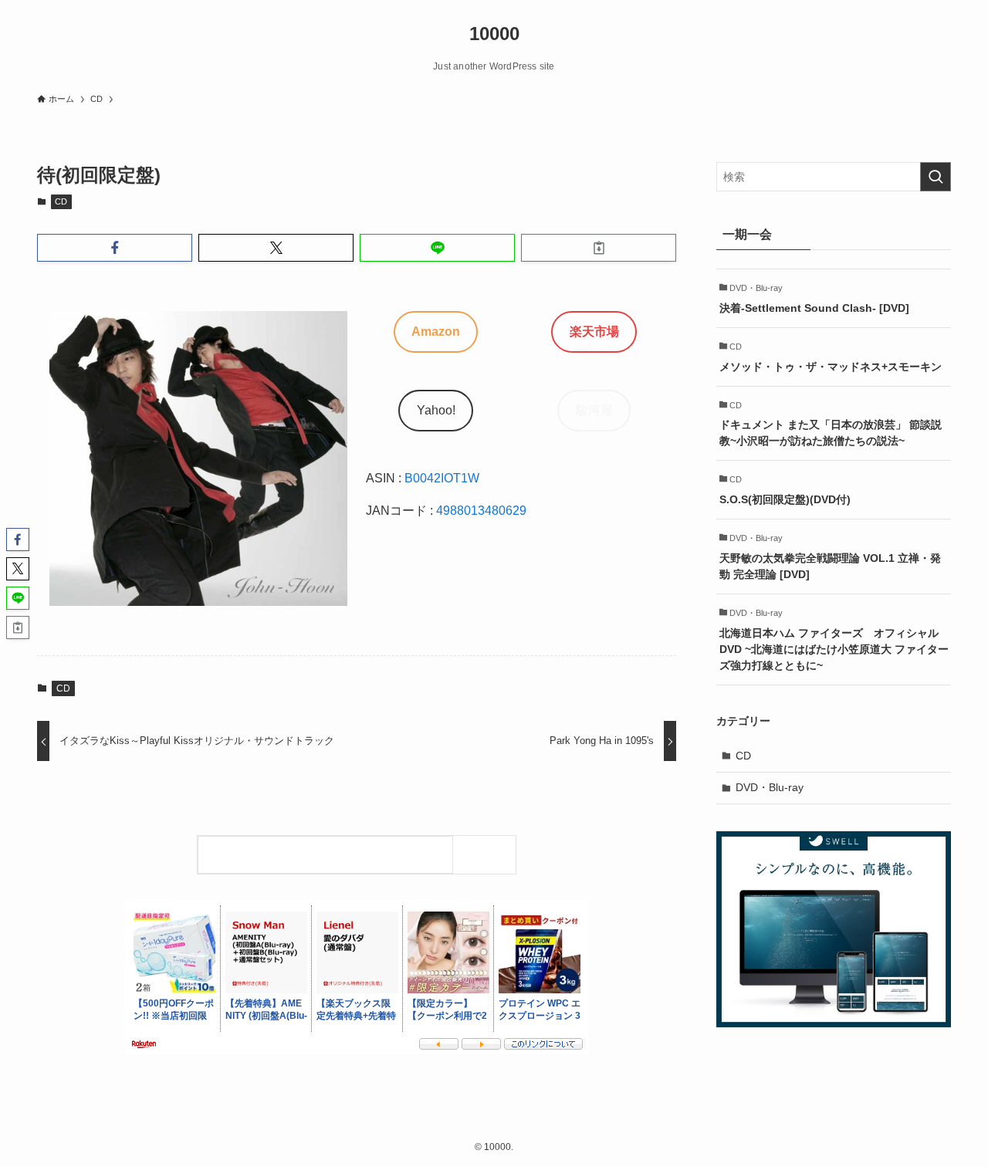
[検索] (488, 855)
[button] (114, 248)
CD (61, 201)
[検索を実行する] (935, 176)
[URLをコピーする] (598, 248)
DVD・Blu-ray (770, 787)
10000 (494, 34)
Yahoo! (436, 410)
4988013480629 (481, 510)
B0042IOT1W (441, 478)
